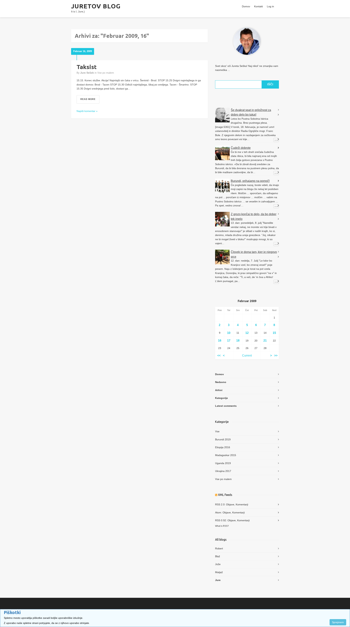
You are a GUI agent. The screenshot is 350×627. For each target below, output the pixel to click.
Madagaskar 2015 (225, 455)
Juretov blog (95, 6)
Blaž (217, 556)
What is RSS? (222, 526)
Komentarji (242, 504)
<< (219, 355)
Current (247, 355)
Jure (218, 580)
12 (247, 332)
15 (274, 332)
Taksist (87, 67)
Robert (219, 548)
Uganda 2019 (223, 463)
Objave (230, 504)
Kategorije (221, 398)
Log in (270, 6)
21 (265, 340)
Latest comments (226, 405)
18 (238, 340)
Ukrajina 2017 (223, 471)
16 (219, 340)
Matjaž (219, 572)
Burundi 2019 (223, 439)
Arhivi (218, 390)
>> (275, 355)
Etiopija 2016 (222, 447)
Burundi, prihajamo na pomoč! (250, 180)
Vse (217, 431)
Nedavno (220, 382)
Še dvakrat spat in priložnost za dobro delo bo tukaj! (251, 112)
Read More (88, 99)
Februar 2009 (247, 301)
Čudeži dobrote (241, 147)
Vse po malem (105, 72)
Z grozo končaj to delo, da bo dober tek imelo (253, 216)
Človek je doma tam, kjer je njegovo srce (254, 254)
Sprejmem (338, 622)
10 (228, 332)
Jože (218, 564)
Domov (246, 6)
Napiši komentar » (87, 111)
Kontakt (258, 6)
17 (228, 340)
